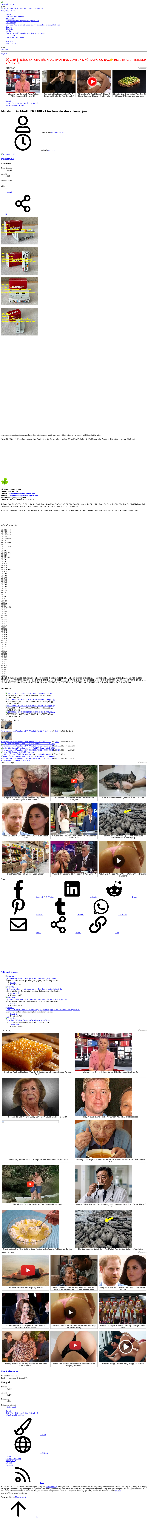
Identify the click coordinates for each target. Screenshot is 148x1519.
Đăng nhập (5, 49)
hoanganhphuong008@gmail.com (21, 493)
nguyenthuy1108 (57, 132)
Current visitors (11, 33)
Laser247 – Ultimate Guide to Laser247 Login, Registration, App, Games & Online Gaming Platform (43, 1010)
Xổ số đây (9, 29)
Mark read (56, 25)
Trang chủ (9, 1465)
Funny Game (10, 35)
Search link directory (44, 25)
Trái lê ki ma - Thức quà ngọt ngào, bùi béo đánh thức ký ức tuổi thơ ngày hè (34, 989)
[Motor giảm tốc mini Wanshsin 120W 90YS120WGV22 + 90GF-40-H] (28, 756)
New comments (19, 25)
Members (9, 31)
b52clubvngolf (11, 1407)
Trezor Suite (14, 1024)
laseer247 (13, 1014)
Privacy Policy (11, 1461)
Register (4, 54)
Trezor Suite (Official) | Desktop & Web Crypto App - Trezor (28, 1020)
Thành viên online (9, 1371)
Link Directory (11, 23)
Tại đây (118, 1491)
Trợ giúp (9, 1463)
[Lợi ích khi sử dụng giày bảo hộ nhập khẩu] (17, 752)
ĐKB (57, 731)
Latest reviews (31, 25)
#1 (6, 214)
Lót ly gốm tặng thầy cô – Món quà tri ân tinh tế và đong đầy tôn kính (31, 978)
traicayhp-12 (14, 993)
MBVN (43, 1435)
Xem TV (9, 27)
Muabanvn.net (20, 1497)
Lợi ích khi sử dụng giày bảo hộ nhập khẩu (16, 754)
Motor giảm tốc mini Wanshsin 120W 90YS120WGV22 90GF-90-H (26, 731)
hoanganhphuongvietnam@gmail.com (23, 495)
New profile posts (32, 21)
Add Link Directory (10, 972)
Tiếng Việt (44, 1453)
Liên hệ (8, 1457)
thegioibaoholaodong (43, 754)
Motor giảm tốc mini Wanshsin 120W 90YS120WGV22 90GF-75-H (26, 742)
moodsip (13, 983)
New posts (9, 16)
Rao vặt (8, 14)
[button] (3, 6)
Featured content (12, 21)
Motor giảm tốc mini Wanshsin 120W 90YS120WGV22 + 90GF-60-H (27, 746)
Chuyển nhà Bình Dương (15, 37)
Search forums (19, 16)
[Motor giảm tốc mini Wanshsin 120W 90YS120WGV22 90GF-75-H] (6, 740)
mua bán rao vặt (51, 1487)
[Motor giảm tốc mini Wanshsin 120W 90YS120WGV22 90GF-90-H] (6, 729)
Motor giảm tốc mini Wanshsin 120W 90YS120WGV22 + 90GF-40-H (27, 758)
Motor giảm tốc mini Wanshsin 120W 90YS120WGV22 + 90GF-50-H (27, 750)
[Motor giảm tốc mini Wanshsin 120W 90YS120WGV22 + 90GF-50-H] (28, 748)
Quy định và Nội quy (13, 1459)
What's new (10, 19)
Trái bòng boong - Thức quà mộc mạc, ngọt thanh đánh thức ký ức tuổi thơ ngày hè (36, 999)
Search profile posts (38, 33)
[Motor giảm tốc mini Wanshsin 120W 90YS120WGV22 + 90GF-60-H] (28, 744)
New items (9, 25)
